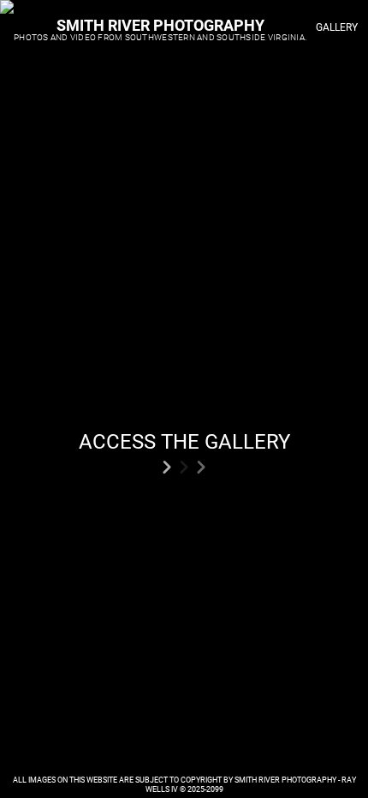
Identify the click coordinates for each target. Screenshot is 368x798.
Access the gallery (184, 443)
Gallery (337, 27)
